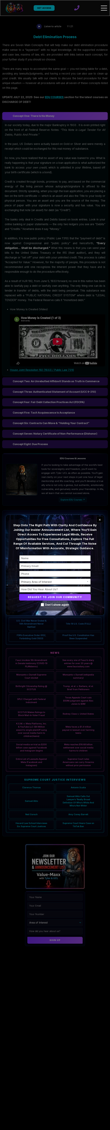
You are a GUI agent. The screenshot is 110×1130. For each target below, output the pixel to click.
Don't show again (57, 604)
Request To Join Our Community (55, 597)
